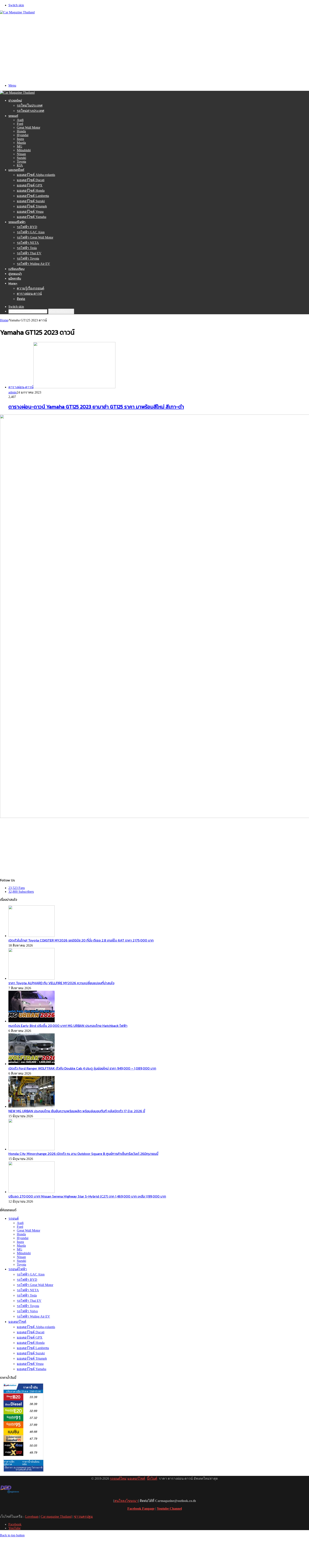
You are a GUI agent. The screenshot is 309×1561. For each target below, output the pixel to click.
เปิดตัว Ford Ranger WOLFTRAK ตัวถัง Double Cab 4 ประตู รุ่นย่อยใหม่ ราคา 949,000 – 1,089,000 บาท (82, 1068)
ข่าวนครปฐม (83, 1516)
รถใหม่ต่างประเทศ (30, 110)
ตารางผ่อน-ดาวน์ (29, 293)
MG (19, 146)
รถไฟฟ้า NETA (28, 242)
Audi (20, 120)
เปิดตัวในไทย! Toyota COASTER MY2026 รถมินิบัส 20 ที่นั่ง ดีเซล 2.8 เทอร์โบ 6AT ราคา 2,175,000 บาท (81, 940)
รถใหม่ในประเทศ (29, 105)
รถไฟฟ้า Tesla (27, 248)
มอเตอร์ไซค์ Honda (31, 190)
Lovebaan (31, 1516)
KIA (20, 165)
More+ (12, 283)
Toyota (21, 161)
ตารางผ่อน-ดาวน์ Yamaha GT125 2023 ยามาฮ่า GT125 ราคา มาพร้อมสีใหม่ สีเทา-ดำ (96, 406)
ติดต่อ (21, 299)
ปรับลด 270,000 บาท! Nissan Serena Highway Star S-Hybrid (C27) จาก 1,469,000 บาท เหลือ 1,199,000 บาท (87, 1196)
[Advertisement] (154, 45)
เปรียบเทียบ (16, 268)
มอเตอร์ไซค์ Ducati (30, 180)
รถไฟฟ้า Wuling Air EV (33, 263)
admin (12, 392)
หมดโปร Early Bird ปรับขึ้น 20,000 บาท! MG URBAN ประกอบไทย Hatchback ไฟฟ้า (67, 1025)
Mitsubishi (24, 150)
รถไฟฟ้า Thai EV (29, 253)
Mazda (21, 142)
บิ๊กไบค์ (152, 1478)
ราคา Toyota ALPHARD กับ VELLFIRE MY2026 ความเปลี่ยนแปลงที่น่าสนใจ (61, 982)
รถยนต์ (13, 115)
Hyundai (22, 135)
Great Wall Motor (28, 127)
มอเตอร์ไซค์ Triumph (32, 206)
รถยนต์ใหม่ (118, 1478)
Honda (21, 131)
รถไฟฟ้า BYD (27, 227)
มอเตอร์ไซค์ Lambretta (33, 196)
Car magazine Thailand (56, 1516)
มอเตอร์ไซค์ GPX (29, 185)
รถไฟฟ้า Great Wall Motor (35, 237)
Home (4, 320)
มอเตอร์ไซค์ (16, 169)
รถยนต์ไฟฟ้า (16, 221)
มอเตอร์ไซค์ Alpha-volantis (36, 175)
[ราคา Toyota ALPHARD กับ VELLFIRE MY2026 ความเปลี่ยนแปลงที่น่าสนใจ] (31, 978)
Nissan (21, 154)
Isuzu (20, 139)
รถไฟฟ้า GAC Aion (31, 232)
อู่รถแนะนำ (15, 273)
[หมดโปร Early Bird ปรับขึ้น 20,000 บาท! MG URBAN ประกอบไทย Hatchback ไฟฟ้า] (31, 1021)
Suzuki (21, 158)
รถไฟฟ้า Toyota (28, 258)
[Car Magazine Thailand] (17, 12)
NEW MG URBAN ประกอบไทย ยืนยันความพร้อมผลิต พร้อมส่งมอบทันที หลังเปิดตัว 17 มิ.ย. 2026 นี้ (76, 1110)
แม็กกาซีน (14, 278)
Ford (20, 123)
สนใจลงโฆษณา (126, 1501)
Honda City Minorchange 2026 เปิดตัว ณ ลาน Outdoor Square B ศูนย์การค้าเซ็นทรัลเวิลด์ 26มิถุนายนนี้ (83, 1153)
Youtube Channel (169, 1508)
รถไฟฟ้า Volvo (27, 1311)
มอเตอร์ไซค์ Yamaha (31, 217)
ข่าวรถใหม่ (15, 100)
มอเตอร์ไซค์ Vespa (30, 211)
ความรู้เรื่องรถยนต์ (30, 288)
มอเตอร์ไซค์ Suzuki (31, 201)
